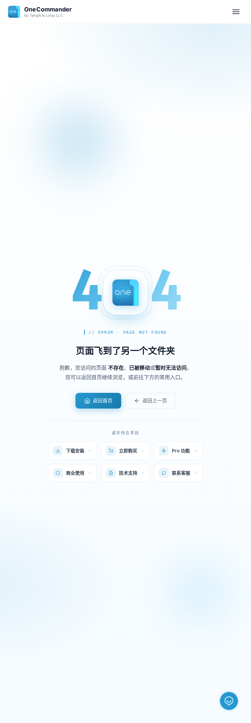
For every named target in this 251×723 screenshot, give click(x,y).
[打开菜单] (236, 12)
